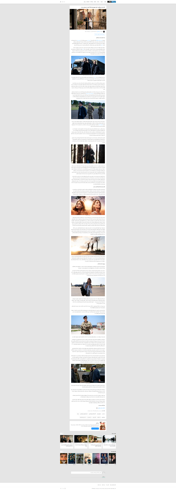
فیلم (105, 1)
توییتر (94, 417)
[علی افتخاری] (103, 31)
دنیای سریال (99, 413)
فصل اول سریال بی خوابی (89, 93)
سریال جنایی (89, 40)
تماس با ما (107, 484)
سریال (102, 1)
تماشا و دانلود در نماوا (95, 428)
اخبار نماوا (88, 1)
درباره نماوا (103, 484)
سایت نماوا (63, 1)
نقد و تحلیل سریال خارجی (83, 413)
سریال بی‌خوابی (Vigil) (99, 40)
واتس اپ (89, 417)
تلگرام (98, 417)
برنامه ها (91, 1)
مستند (98, 1)
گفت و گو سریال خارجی (92, 413)
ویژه (78, 413)
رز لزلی (91, 410)
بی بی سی (100, 410)
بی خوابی (97, 410)
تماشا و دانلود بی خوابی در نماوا (99, 34)
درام (83, 49)
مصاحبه (95, 1)
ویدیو (85, 1)
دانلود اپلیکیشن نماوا (113, 484)
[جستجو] (60, 1)
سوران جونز (78, 40)
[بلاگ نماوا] (111, 2)
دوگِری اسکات (101, 124)
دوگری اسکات (94, 410)
